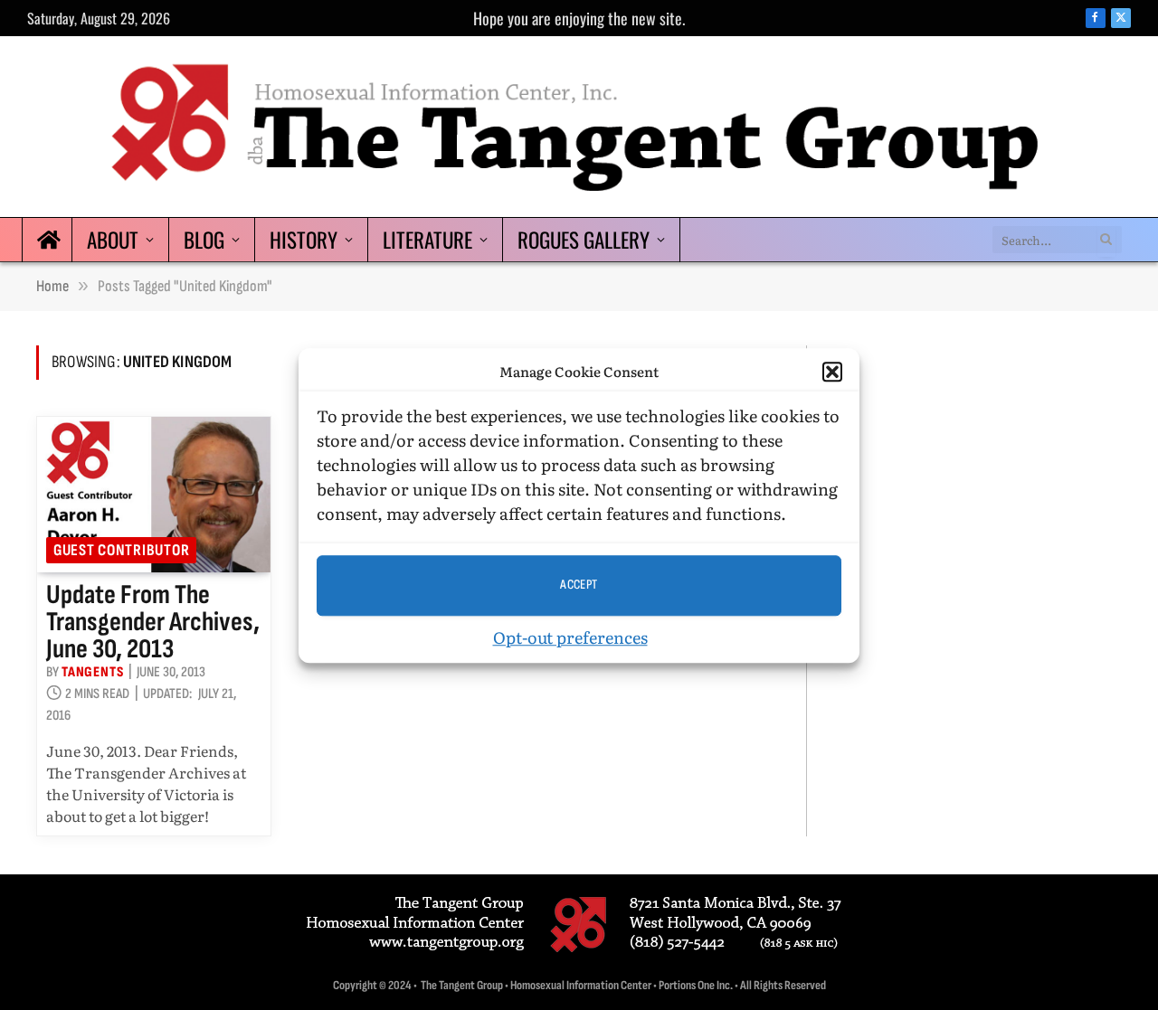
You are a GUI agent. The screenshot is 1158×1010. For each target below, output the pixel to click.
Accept (579, 584)
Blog (204, 239)
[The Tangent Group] (579, 126)
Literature (427, 239)
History (303, 239)
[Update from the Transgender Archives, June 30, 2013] (154, 494)
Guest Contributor (121, 550)
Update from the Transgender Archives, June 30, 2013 (153, 622)
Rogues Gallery (583, 239)
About (112, 239)
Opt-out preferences (570, 636)
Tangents (92, 672)
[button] (832, 372)
